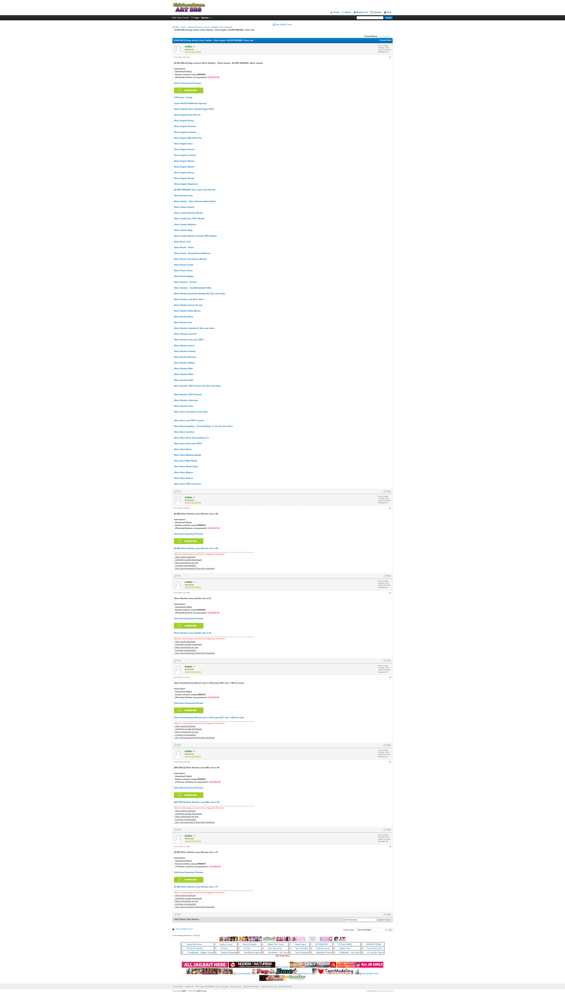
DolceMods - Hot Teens (278, 952)
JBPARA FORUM (373, 944)
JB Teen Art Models (194, 948)
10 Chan (224, 948)
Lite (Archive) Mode (251, 987)
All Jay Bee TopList (375, 952)
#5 (390, 762)
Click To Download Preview (187, 83)
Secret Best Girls (374, 948)
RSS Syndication (286, 987)
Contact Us (189, 987)
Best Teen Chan (275, 948)
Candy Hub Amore (194, 944)
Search (347, 12)
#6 (390, 846)
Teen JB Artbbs (301, 948)
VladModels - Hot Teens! (349, 952)
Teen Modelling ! (302, 952)
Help (389, 12)
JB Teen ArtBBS (345, 944)
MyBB (183, 991)
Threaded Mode (385, 40)
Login (196, 18)
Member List (362, 12)
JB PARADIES (321, 944)
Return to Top (236, 987)
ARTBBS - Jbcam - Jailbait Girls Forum (187, 27)
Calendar (377, 12)
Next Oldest (180, 919)
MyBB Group (201, 991)
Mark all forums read (269, 987)
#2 (390, 508)
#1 (390, 57)
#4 (390, 677)
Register (205, 18)
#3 (390, 593)
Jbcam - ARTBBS (211, 27)
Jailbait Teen (344, 948)
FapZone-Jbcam (323, 948)
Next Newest (192, 919)
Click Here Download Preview (188, 534)
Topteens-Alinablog (229, 952)
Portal (336, 12)
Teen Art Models (226, 27)
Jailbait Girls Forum (275, 944)
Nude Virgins (300, 944)
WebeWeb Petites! (324, 952)
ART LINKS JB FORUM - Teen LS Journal (212, 987)
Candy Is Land (226, 944)
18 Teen (247, 948)
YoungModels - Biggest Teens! (200, 952)
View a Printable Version (184, 929)
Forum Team (178, 987)
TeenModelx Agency (252, 952)
